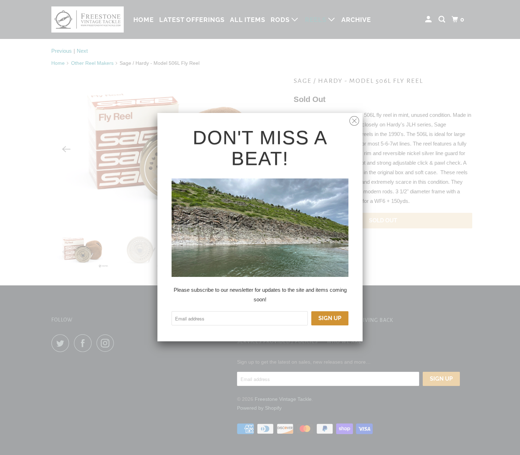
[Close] (354, 119)
